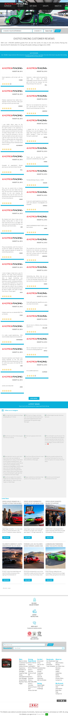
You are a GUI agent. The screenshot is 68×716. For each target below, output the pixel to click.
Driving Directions (49, 663)
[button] (4, 15)
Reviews (58, 668)
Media (57, 675)
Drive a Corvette (30, 684)
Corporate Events (40, 674)
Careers (58, 677)
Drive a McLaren (30, 670)
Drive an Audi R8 (32, 674)
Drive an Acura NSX (32, 688)
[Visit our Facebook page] (59, 700)
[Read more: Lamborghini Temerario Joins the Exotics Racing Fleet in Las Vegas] (56, 558)
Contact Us (59, 680)
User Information (59, 687)
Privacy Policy (41, 714)
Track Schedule (50, 666)
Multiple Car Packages (22, 670)
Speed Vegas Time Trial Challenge (40, 686)
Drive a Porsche (32, 668)
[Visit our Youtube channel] (64, 700)
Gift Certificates (41, 680)
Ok (46, 714)
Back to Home (23, 661)
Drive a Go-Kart (32, 690)
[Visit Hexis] (34, 705)
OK (63, 648)
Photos (57, 670)
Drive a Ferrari (32, 663)
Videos (57, 671)
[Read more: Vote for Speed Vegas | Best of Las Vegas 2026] (34, 515)
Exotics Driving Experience (23, 667)
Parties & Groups (40, 670)
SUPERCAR (7, 6)
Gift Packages (23, 678)
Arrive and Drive (40, 662)
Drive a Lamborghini (31, 665)
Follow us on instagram (11, 410)
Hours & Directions (40, 677)
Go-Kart (20, 6)
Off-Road (33, 6)
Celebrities (59, 673)
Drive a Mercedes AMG (32, 681)
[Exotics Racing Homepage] (16, 3)
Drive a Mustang (30, 677)
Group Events (23, 680)
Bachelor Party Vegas (23, 682)
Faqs (57, 661)
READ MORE (6, 537)
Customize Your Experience (23, 663)
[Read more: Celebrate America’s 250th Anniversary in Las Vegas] (12, 558)
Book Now (58, 690)
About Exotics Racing (59, 663)
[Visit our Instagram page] (61, 700)
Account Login (60, 685)
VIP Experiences (23, 677)
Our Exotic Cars (60, 666)
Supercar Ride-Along (23, 674)
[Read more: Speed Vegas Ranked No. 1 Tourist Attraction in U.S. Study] (12, 515)
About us (58, 6)
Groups (45, 6)
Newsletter (7, 648)
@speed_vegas (7, 588)
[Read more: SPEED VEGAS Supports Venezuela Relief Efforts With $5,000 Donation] (56, 515)
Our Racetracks (50, 661)
